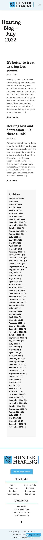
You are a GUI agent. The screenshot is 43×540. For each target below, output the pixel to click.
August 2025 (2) (16, 234)
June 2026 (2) (15, 204)
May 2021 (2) (15, 385)
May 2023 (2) (15, 314)
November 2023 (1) (17, 296)
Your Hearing (13, 494)
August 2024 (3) (16, 270)
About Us (13, 488)
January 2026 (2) (17, 219)
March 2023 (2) (16, 320)
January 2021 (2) (16, 397)
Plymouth (21, 506)
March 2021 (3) (16, 391)
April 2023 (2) (15, 317)
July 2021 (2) (15, 379)
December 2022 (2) (18, 329)
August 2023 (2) (16, 305)
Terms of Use (28, 531)
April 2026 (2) (15, 210)
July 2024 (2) (15, 272)
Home (13, 485)
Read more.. (12, 117)
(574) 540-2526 (21, 515)
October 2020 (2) (17, 406)
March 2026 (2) (16, 213)
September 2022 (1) (18, 338)
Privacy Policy (14, 531)
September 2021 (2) (18, 373)
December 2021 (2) (17, 364)
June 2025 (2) (15, 240)
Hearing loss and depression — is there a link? (20, 130)
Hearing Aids (30, 485)
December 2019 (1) (17, 424)
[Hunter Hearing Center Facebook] (21, 522)
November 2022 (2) (18, 332)
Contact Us (30, 494)
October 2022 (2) (17, 335)
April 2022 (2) (15, 353)
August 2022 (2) (16, 341)
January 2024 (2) (17, 290)
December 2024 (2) (18, 258)
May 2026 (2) (15, 207)
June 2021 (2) (15, 382)
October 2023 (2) (17, 299)
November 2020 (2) (18, 403)
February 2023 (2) (17, 323)
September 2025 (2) (18, 231)
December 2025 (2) (18, 222)
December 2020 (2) (18, 400)
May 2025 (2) (15, 243)
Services (13, 491)
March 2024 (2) (16, 284)
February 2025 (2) (17, 252)
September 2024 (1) (18, 267)
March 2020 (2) (16, 421)
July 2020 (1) (15, 415)
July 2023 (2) (15, 308)
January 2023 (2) (17, 326)
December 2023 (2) (18, 293)
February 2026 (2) (17, 216)
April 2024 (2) (15, 281)
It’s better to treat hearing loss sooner (21, 66)
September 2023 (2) (18, 302)
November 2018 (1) (17, 427)
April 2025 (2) (15, 246)
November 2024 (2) (18, 261)
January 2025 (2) (17, 255)
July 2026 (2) (15, 201)
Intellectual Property (21, 534)
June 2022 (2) (15, 347)
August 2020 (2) (16, 412)
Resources (30, 491)
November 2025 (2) (18, 225)
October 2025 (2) (17, 228)
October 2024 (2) (17, 264)
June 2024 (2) (15, 275)
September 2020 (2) (18, 409)
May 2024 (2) (15, 278)
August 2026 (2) (16, 198)
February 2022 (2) (17, 359)
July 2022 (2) (15, 344)
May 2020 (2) (15, 418)
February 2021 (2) (17, 394)
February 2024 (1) (17, 287)
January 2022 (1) (16, 362)
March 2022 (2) (16, 356)
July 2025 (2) (15, 237)
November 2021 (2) (17, 367)
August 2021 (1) (16, 376)
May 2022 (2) (15, 350)
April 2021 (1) (15, 388)
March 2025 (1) (16, 249)
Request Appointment (21, 472)
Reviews (30, 488)
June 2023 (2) (15, 311)
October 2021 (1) (16, 370)
